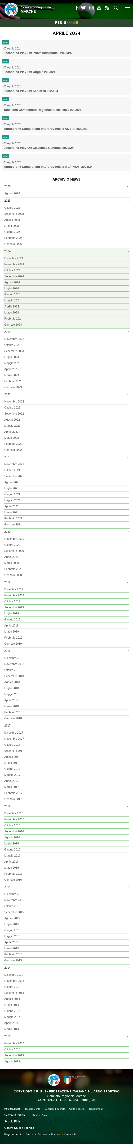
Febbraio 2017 (13, 793)
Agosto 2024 (12, 282)
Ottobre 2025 (12, 207)
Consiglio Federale (55, 1108)
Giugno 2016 (12, 849)
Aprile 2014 (11, 1023)
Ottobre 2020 (12, 544)
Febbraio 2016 (13, 873)
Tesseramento (32, 1108)
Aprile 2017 (11, 780)
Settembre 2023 (14, 351)
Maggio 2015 (12, 936)
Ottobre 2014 (12, 986)
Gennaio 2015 (13, 960)
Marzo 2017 (11, 786)
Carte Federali (77, 1108)
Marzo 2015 (11, 948)
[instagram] (91, 8)
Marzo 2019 (11, 631)
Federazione (12, 1108)
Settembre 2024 (14, 276)
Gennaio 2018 (13, 718)
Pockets (55, 1134)
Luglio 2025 (11, 225)
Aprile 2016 (11, 861)
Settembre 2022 (14, 413)
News (5, 42)
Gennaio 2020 (13, 575)
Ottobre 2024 (12, 270)
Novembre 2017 (14, 738)
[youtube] (99, 8)
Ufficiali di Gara (39, 1115)
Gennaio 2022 (13, 449)
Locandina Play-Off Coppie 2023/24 (29, 72)
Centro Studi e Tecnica (19, 1127)
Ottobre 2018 (12, 670)
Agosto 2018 (12, 682)
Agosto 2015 (12, 918)
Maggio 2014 (12, 1017)
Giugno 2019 (12, 619)
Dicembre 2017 (13, 732)
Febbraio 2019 (13, 637)
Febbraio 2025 (13, 237)
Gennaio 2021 (13, 524)
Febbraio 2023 (13, 381)
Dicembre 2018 (13, 657)
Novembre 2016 (14, 819)
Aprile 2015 (11, 942)
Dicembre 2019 (13, 589)
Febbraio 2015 (13, 954)
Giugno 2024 (12, 294)
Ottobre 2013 (12, 1049)
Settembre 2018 (14, 676)
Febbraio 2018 (13, 712)
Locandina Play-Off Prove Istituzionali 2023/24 (37, 53)
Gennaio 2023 (13, 387)
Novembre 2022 (14, 401)
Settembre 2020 (14, 550)
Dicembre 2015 (13, 894)
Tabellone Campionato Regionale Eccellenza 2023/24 (42, 110)
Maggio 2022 (12, 425)
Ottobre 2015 (12, 906)
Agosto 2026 (12, 193)
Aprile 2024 (11, 306)
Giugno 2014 (12, 1010)
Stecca (29, 1134)
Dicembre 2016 (13, 813)
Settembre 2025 (14, 213)
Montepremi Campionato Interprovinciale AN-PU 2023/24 (45, 129)
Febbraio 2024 (13, 318)
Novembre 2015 (14, 900)
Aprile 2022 (11, 431)
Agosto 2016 (12, 837)
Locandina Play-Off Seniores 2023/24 (30, 91)
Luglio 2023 (11, 357)
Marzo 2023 (11, 375)
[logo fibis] (10, 17)
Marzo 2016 (11, 867)
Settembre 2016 (14, 831)
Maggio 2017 (12, 774)
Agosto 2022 (12, 419)
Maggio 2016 (12, 855)
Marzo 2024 (11, 312)
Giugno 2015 (12, 930)
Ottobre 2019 (12, 601)
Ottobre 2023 (12, 345)
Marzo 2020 (11, 562)
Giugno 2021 (12, 494)
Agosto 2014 (12, 998)
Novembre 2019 (14, 595)
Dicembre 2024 (13, 258)
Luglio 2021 (11, 488)
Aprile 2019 (11, 625)
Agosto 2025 (12, 219)
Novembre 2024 (14, 264)
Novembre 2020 (14, 538)
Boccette (42, 1134)
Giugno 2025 (12, 231)
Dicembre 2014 (13, 974)
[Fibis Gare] (66, 23)
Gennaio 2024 (13, 324)
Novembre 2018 (14, 664)
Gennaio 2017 (13, 799)
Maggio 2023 (12, 363)
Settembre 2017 (14, 750)
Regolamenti (96, 1108)
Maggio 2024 (12, 300)
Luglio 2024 (11, 288)
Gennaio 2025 (13, 243)
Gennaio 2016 (13, 879)
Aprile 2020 (11, 556)
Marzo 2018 (11, 706)
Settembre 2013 (14, 1055)
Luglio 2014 (11, 1004)
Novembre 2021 (14, 464)
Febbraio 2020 (13, 569)
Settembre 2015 (14, 912)
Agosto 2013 (12, 1061)
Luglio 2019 (11, 613)
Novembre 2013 (14, 1043)
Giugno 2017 (12, 768)
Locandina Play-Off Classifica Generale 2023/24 (38, 148)
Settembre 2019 (14, 607)
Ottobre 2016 (12, 825)
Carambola (70, 1134)
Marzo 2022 (11, 437)
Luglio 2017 (11, 762)
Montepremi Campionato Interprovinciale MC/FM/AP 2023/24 (47, 166)
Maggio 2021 (12, 500)
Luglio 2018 (11, 688)
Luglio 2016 (11, 843)
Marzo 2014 (11, 1029)
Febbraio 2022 (13, 443)
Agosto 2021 (12, 482)
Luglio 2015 (11, 924)
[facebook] (76, 8)
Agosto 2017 (12, 756)
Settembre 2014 (14, 992)
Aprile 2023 (11, 369)
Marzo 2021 (11, 512)
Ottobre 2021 (12, 470)
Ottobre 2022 (12, 407)
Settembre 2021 (14, 476)
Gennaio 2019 (13, 643)
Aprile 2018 (11, 700)
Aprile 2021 (11, 506)
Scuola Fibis (12, 1121)
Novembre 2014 (14, 980)
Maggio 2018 (12, 694)
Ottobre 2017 (12, 744)
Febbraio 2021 (13, 518)
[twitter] (83, 8)
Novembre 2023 (14, 338)
